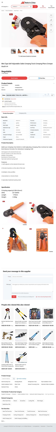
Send (14, 296)
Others (16, 387)
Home (2, 10)
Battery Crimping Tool (31, 415)
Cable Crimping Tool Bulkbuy (21, 418)
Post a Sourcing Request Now (43, 296)
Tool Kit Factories (31, 411)
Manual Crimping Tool (44, 415)
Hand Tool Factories (7, 411)
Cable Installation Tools (6, 384)
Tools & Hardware (8, 10)
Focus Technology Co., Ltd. (18, 426)
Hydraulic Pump (5, 387)
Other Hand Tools (6, 400)
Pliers (21, 10)
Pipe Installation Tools (46, 381)
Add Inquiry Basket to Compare (28, 56)
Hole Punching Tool (5, 381)
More (2, 421)
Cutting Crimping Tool (18, 415)
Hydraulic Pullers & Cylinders (47, 384)
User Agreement (36, 426)
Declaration (43, 426)
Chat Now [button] (42, 78)
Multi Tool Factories (42, 411)
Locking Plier (31, 400)
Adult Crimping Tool (7, 418)
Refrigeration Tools (32, 381)
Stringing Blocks (18, 381)
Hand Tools (16, 10)
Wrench (15, 400)
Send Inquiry (14, 78)
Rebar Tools (17, 384)
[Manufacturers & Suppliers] (28, 2)
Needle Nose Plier (6, 404)
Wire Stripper (40, 400)
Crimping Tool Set (6, 415)
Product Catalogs (22, 378)
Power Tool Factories (19, 411)
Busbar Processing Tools (33, 384)
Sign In (3, 106)
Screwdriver (22, 400)
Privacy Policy (49, 426)
